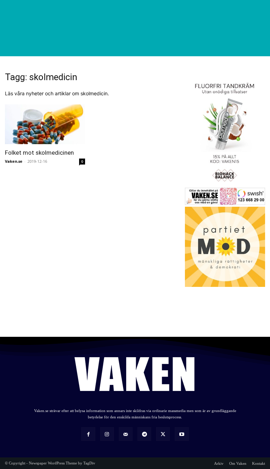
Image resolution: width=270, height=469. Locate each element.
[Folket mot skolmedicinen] (45, 124)
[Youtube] (181, 434)
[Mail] (126, 434)
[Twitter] (163, 434)
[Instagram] (107, 434)
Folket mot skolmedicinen (39, 152)
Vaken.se (13, 161)
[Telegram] (144, 434)
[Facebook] (88, 434)
